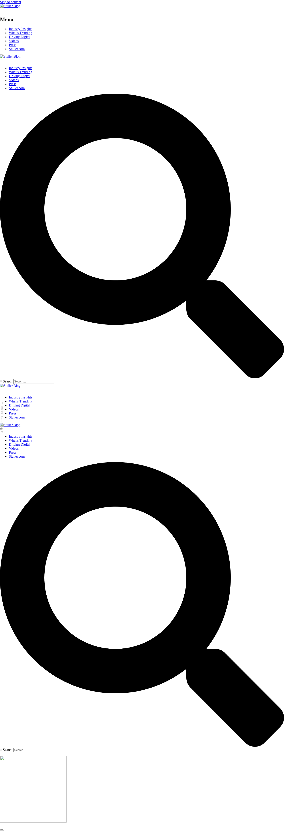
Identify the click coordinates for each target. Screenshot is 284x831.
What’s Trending (20, 33)
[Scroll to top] (2, 830)
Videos (14, 41)
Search (7, 381)
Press (12, 45)
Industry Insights (20, 29)
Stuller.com (17, 49)
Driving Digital (19, 37)
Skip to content (10, 2)
